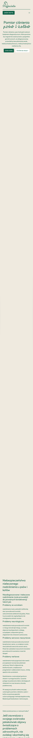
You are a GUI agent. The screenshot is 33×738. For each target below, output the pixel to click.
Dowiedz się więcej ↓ (22, 50)
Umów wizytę (8, 13)
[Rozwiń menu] (29, 13)
